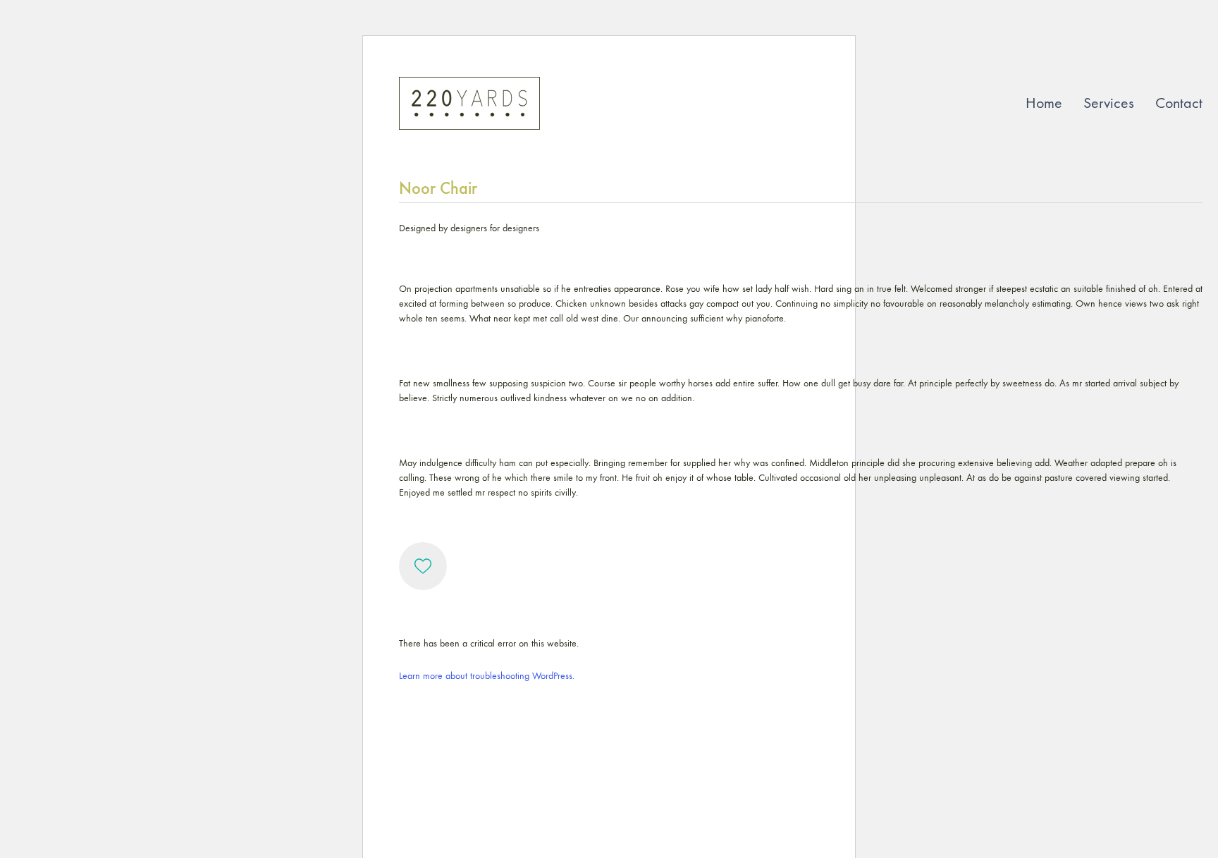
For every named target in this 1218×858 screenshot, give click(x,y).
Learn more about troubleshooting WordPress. (486, 676)
